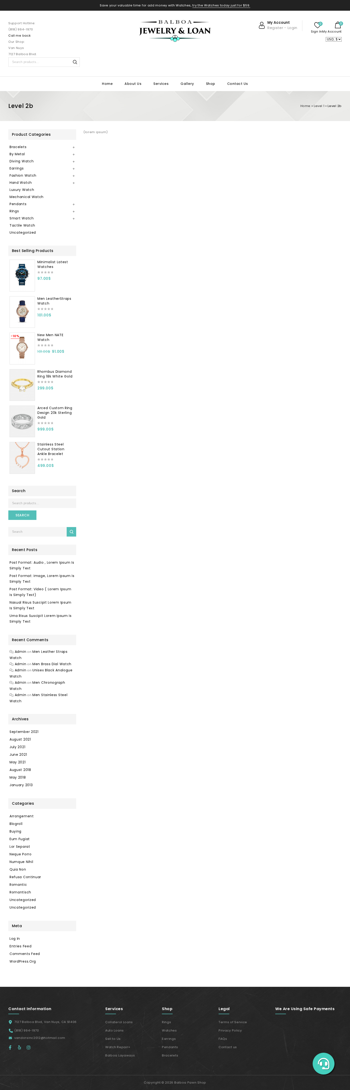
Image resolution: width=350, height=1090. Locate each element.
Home (107, 83)
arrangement (22, 816)
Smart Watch (22, 218)
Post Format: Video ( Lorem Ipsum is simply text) (40, 592)
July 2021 (17, 747)
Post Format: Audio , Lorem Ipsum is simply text (42, 565)
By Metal (17, 154)
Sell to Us (113, 1039)
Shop (210, 83)
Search (75, 62)
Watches (169, 1030)
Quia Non (18, 869)
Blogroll (16, 823)
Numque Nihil (21, 861)
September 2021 (24, 731)
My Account (332, 31)
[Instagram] (30, 1047)
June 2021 (18, 754)
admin (20, 651)
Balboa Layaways (120, 1055)
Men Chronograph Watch (37, 685)
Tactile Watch (22, 225)
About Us (133, 83)
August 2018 (20, 769)
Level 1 (319, 106)
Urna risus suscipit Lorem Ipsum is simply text (41, 618)
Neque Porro (21, 854)
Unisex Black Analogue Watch (41, 673)
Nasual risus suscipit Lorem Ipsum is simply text (40, 605)
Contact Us (237, 83)
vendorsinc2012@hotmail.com (39, 1038)
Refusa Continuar (25, 877)
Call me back (19, 35)
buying (15, 831)
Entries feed (20, 946)
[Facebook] (12, 1047)
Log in (15, 938)
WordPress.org (23, 961)
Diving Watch (22, 161)
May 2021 (18, 762)
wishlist (317, 25)
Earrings (17, 168)
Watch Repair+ (117, 1047)
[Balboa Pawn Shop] (175, 31)
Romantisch (20, 892)
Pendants (18, 204)
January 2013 (21, 785)
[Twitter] (21, 1047)
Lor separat (20, 846)
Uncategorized (23, 232)
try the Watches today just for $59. (221, 5)
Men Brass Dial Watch (51, 664)
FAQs (223, 1039)
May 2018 (18, 777)
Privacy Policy (230, 1030)
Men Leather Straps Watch (39, 654)
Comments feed (25, 953)
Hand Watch (21, 182)
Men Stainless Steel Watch (38, 698)
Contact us (228, 1047)
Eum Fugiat (20, 839)
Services (161, 83)
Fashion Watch (23, 175)
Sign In (316, 31)
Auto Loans (114, 1030)
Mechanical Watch (27, 196)
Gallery (187, 83)
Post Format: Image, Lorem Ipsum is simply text (42, 578)
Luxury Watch (22, 189)
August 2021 (20, 739)
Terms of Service (233, 1022)
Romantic (18, 884)
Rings (14, 211)
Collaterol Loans (119, 1022)
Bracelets (18, 147)
